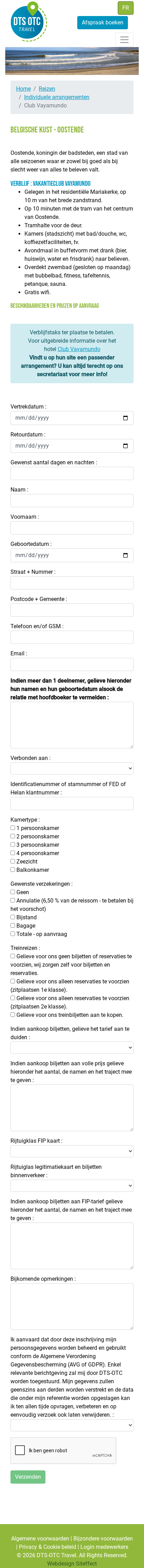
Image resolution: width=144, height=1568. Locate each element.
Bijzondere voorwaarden (103, 1538)
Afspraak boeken (102, 22)
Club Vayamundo (79, 349)
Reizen (47, 88)
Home (23, 88)
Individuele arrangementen (56, 97)
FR (125, 8)
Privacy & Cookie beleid (47, 1547)
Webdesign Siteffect (72, 1563)
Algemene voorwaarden (40, 1538)
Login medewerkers (104, 1547)
